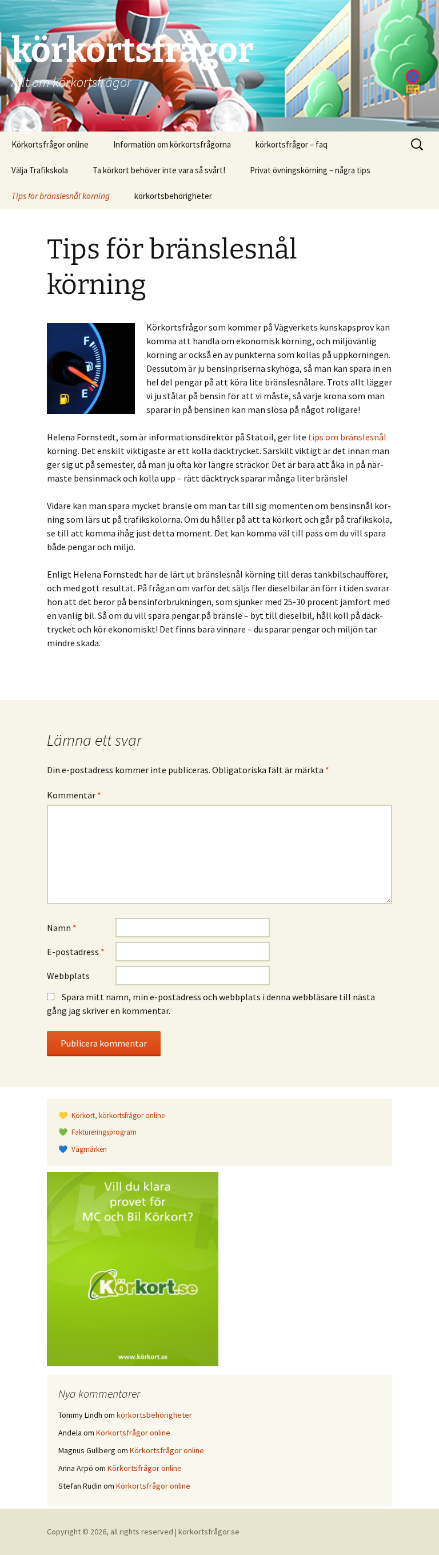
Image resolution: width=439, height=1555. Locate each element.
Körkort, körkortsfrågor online (117, 1115)
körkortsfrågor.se (209, 1531)
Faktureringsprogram (103, 1132)
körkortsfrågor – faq (292, 144)
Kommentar (74, 795)
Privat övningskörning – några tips (310, 170)
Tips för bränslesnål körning (60, 195)
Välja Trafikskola (39, 170)
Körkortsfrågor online (50, 144)
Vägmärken (88, 1149)
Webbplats (68, 975)
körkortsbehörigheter (173, 195)
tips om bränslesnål (347, 437)
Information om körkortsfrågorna (172, 144)
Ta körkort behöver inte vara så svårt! (159, 170)
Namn (62, 927)
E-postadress (76, 951)
